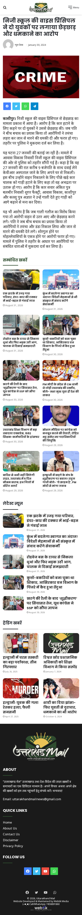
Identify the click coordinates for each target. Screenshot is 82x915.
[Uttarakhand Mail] (41, 7)
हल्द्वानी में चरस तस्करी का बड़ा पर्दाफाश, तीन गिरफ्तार (20, 662)
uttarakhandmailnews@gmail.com (36, 799)
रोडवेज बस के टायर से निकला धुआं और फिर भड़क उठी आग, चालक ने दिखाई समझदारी (21, 342)
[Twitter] (16, 106)
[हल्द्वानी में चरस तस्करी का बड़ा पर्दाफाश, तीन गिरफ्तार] (21, 643)
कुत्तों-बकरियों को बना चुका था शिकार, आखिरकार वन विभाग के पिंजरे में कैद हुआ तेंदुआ (59, 344)
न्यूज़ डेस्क (19, 44)
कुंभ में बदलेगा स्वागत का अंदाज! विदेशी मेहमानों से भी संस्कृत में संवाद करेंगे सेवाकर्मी (60, 299)
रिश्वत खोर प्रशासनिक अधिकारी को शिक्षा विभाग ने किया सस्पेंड (60, 662)
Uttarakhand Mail (45, 898)
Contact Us (11, 834)
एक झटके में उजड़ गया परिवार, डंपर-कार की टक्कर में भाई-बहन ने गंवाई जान (20, 297)
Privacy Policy (13, 846)
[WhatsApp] (25, 106)
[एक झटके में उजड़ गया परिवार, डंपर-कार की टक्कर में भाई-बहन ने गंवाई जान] (21, 279)
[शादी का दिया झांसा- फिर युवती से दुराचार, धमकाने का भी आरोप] (61, 688)
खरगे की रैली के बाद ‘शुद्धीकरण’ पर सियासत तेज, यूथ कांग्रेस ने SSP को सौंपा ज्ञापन (20, 389)
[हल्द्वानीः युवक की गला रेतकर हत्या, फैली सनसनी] (21, 688)
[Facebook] (7, 106)
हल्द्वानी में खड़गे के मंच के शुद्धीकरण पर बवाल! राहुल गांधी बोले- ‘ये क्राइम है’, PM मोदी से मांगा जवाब (59, 480)
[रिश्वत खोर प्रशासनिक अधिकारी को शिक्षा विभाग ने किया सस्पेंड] (61, 643)
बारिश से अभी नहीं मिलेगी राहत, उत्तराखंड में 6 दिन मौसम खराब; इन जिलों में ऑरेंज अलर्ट (19, 480)
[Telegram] (34, 106)
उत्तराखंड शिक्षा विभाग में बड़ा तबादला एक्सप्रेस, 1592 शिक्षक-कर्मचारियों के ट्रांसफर (21, 433)
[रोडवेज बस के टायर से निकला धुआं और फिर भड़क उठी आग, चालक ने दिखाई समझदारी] (21, 325)
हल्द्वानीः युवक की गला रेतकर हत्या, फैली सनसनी (20, 707)
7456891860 (52, 904)
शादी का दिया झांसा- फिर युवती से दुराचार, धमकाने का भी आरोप (60, 707)
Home (7, 822)
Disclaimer (10, 840)
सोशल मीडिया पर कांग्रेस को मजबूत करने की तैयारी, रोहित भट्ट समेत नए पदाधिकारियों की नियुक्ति (61, 435)
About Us (10, 828)
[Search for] (5, 8)
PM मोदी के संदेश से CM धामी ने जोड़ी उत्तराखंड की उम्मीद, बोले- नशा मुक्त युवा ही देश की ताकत (61, 389)
